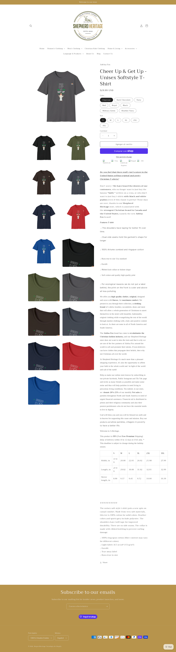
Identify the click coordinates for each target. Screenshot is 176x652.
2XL (135, 120)
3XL (104, 125)
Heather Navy (128, 110)
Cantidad (103, 131)
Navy (139, 99)
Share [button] (105, 562)
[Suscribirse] (106, 606)
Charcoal (106, 99)
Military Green (108, 110)
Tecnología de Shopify (54, 646)
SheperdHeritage (40, 646)
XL (126, 120)
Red (104, 105)
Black (125, 105)
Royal (114, 105)
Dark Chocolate (124, 99)
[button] (30, 25)
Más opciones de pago (124, 157)
